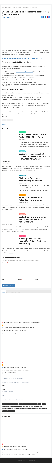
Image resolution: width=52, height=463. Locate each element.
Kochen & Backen (5, 408)
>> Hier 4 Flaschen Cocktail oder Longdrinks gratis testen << (22, 58)
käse (13, 406)
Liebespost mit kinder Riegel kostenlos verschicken (15, 333)
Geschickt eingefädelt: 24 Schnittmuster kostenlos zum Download (19, 327)
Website (36, 279)
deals (20, 404)
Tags (18, 292)
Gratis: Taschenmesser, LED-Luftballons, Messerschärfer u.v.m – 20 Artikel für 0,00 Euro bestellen (26, 362)
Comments (13, 292)
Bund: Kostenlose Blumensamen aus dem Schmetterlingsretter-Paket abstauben (22, 322)
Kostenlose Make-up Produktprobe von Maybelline (15, 325)
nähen (8, 410)
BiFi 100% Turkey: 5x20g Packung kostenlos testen (15, 330)
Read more (36, 170)
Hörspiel (15, 408)
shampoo (31, 406)
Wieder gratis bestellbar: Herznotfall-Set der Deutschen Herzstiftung (32, 241)
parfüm (9, 406)
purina (31, 408)
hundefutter (35, 404)
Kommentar (5, 262)
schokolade (26, 408)
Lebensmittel (9, 119)
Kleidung (40, 408)
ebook (24, 404)
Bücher (45, 408)
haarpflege (36, 408)
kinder (17, 406)
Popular (3, 292)
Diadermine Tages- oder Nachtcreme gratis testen (15, 367)
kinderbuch (16, 404)
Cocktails (4, 119)
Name (3, 279)
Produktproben (8, 7)
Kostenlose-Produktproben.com (29, 460)
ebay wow (20, 408)
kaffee (11, 408)
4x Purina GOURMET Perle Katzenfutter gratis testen (15, 372)
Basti (3, 163)
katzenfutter (4, 406)
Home (3, 7)
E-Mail (20, 279)
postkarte (12, 410)
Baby (35, 406)
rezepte (43, 404)
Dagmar (11, 17)
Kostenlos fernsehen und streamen (12, 364)
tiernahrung (29, 404)
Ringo (20, 139)
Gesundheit (40, 406)
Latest (8, 292)
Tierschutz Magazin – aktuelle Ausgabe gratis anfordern (16, 370)
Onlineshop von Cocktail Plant (24, 72)
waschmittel (25, 406)
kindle (39, 404)
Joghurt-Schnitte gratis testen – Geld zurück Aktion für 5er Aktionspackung (33, 219)
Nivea (21, 406)
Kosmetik (10, 404)
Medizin (3, 410)
